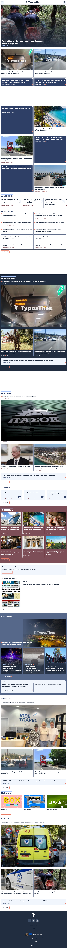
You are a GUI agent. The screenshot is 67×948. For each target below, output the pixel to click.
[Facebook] (29, 920)
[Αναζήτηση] (64, 2)
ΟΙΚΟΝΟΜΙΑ (7, 510)
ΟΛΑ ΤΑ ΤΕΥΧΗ (5, 609)
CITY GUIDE (6, 616)
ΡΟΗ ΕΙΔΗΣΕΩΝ (7, 211)
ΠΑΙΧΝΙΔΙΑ (6, 793)
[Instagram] (33, 920)
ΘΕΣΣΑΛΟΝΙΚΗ (8, 278)
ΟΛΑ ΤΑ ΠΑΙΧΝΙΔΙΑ (6, 813)
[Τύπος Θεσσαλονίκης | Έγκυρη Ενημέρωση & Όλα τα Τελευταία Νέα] (33, 2)
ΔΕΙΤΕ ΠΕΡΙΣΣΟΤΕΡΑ (6, 676)
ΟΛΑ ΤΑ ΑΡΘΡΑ (5, 252)
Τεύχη (33, 928)
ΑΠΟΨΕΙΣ (5, 487)
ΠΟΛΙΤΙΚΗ (6, 393)
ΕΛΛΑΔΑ (5, 819)
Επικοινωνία (33, 925)
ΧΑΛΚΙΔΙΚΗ (6, 699)
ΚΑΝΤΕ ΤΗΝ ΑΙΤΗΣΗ (7, 572)
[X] (37, 920)
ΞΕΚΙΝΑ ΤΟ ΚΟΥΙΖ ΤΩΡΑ (8, 690)
